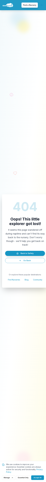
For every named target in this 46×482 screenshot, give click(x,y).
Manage (7, 478)
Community (37, 280)
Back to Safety (27, 253)
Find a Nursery (29, 5)
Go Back (27, 260)
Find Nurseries (14, 280)
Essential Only (23, 478)
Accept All (37, 478)
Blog (26, 280)
